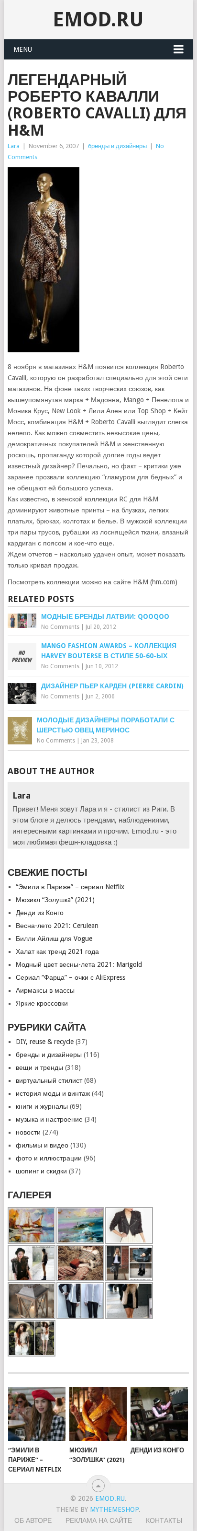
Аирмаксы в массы (45, 990)
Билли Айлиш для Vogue (54, 938)
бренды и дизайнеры (117, 146)
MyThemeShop (114, 1509)
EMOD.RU (98, 19)
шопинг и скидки (41, 1171)
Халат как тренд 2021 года (57, 951)
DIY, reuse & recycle (45, 1041)
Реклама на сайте (99, 1520)
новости (28, 1132)
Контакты (164, 1520)
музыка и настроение (49, 1119)
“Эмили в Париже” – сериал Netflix (70, 887)
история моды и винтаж (53, 1093)
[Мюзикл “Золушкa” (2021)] (98, 1414)
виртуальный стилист (49, 1080)
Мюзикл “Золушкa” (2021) (55, 900)
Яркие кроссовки (42, 1003)
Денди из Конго (40, 912)
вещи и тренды (39, 1067)
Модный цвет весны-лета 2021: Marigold (79, 964)
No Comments (60, 627)
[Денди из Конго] (159, 1414)
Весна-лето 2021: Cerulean (57, 925)
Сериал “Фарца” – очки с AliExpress (70, 977)
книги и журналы (42, 1106)
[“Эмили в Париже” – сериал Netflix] (37, 1414)
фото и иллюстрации (49, 1158)
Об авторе (33, 1520)
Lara (14, 146)
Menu (22, 49)
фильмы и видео (42, 1145)
